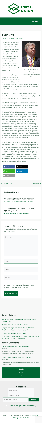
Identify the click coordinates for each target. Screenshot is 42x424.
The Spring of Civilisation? (22, 357)
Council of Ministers (27, 201)
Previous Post (6, 183)
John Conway (7, 357)
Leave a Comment (8, 38)
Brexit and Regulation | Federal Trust (14, 333)
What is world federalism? (20, 347)
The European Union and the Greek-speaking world (19, 210)
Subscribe (21, 369)
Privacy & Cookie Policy (21, 418)
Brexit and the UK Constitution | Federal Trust (17, 324)
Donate (21, 372)
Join (21, 376)
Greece (19, 213)
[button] (9, 166)
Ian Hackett (6, 347)
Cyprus (14, 213)
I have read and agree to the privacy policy (22, 406)
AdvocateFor (35, 415)
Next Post (37, 183)
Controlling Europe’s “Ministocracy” (19, 199)
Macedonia (25, 213)
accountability (16, 201)
